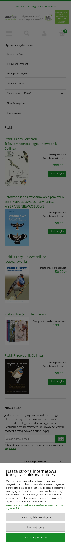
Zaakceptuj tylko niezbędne (35, 517)
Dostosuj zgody (35, 527)
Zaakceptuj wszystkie (35, 537)
